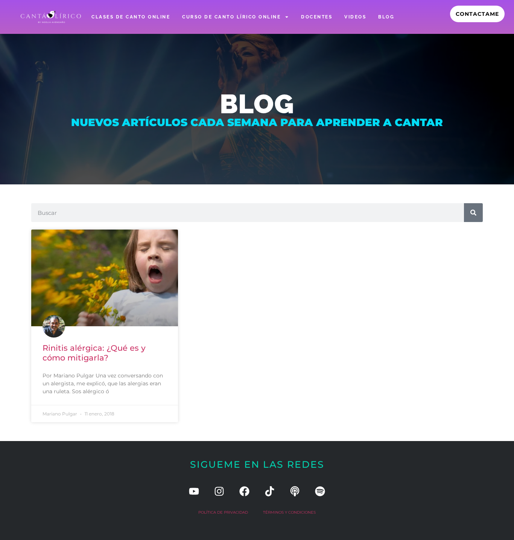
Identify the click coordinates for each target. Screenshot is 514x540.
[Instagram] (219, 491)
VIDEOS (355, 17)
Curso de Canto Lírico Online (231, 17)
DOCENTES (316, 17)
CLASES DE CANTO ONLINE (130, 17)
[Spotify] (320, 491)
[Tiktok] (270, 491)
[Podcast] (295, 491)
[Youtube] (194, 491)
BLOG (386, 17)
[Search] (473, 212)
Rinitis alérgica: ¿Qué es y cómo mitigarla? (94, 352)
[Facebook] (244, 491)
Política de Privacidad (223, 512)
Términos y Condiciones (289, 512)
